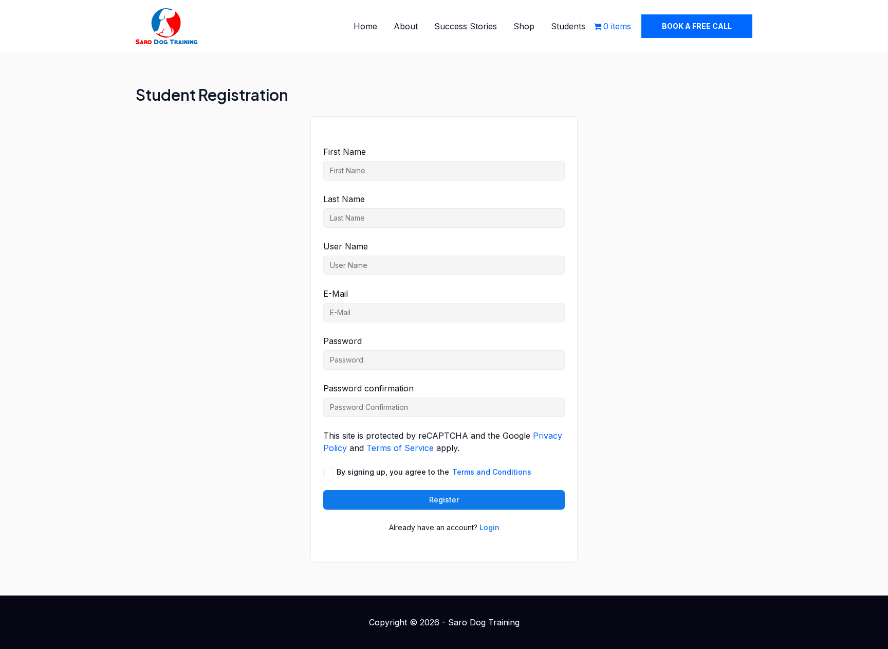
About (406, 26)
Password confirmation (368, 388)
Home (365, 26)
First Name (344, 152)
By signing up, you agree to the (434, 471)
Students (568, 26)
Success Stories (465, 26)
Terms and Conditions (491, 471)
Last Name (344, 199)
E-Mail (335, 294)
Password (342, 341)
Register (444, 499)
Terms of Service (400, 448)
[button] (696, 26)
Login (489, 527)
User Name (345, 246)
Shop (523, 26)
